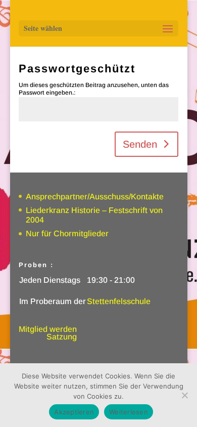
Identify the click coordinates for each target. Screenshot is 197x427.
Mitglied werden (48, 329)
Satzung (61, 336)
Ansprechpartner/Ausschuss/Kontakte (95, 196)
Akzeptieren (74, 412)
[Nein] (184, 395)
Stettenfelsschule (119, 301)
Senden (140, 144)
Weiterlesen (128, 412)
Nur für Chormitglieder (67, 233)
